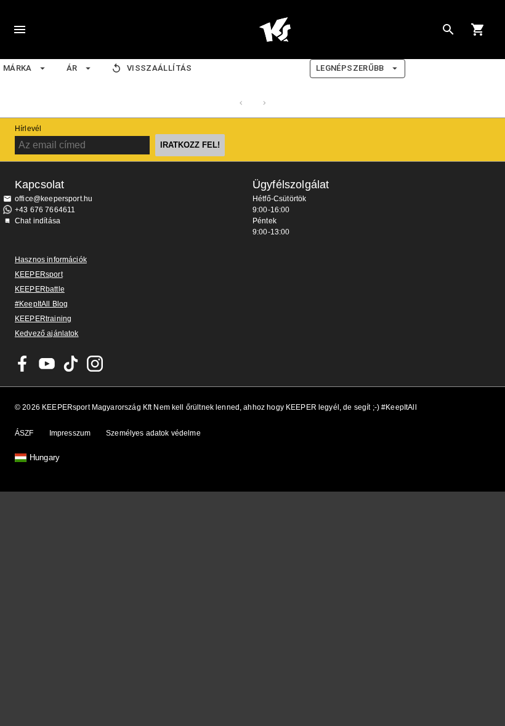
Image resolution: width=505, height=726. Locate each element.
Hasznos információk (51, 259)
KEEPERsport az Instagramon (95, 364)
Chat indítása (37, 221)
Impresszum (70, 433)
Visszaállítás (159, 68)
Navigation (19, 29)
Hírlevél (28, 128)
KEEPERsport (39, 274)
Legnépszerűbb (350, 68)
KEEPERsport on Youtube (47, 364)
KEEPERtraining (43, 318)
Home (274, 29)
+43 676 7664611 (45, 209)
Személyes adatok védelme (153, 433)
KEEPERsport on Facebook (23, 364)
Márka (17, 68)
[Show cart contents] (478, 29)
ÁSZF (24, 433)
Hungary (45, 457)
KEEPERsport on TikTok (71, 364)
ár (72, 68)
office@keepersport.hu (53, 198)
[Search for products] (448, 29)
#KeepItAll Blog (41, 304)
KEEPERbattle (40, 289)
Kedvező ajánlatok (47, 333)
